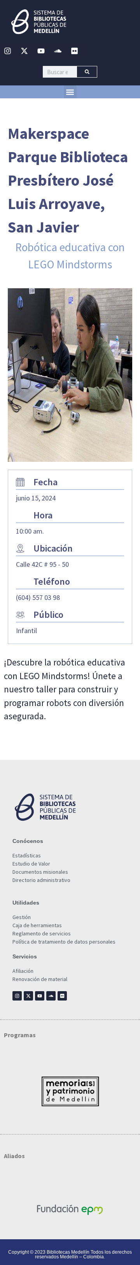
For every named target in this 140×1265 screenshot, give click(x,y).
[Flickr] (74, 50)
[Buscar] (87, 71)
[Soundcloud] (57, 50)
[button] (70, 91)
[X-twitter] (24, 50)
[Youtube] (40, 50)
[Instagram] (7, 50)
